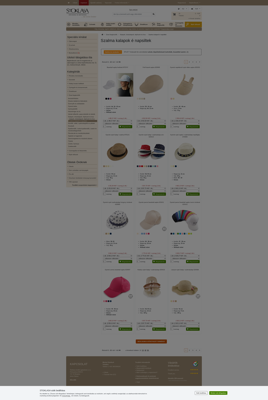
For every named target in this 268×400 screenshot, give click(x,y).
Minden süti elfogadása (218, 393)
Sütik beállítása (201, 393)
